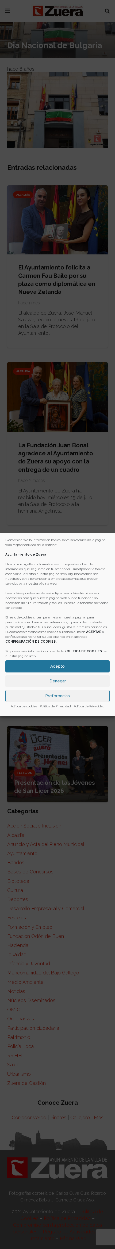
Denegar (57, 681)
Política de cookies (23, 706)
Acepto (57, 666)
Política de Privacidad (55, 706)
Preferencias (57, 695)
